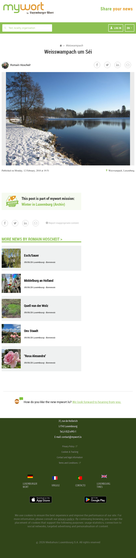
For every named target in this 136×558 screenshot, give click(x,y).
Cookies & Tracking (69, 451)
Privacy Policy (68, 446)
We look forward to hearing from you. (96, 402)
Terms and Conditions (68, 462)
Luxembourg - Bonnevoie (44, 262)
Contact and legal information (70, 457)
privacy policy (66, 519)
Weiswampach (74, 45)
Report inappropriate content (63, 222)
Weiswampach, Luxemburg (121, 170)
